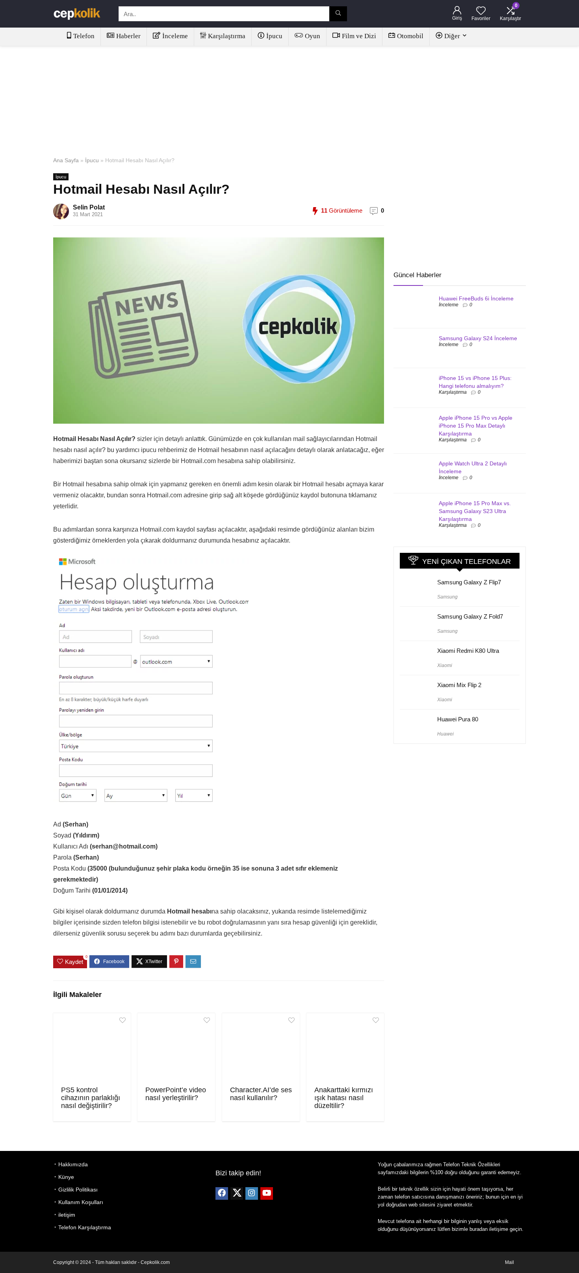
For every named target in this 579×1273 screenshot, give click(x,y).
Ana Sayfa (66, 160)
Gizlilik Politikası (78, 1189)
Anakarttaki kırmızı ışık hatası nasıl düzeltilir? (343, 1098)
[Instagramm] (251, 1193)
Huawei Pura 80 (457, 719)
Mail (509, 1262)
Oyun (312, 36)
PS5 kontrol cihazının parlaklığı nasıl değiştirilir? (90, 1098)
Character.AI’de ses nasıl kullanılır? (261, 1094)
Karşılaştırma (226, 36)
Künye (66, 1177)
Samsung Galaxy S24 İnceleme (478, 338)
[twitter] (236, 1193)
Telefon (84, 36)
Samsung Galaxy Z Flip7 (469, 582)
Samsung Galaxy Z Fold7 (470, 616)
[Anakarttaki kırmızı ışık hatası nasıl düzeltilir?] (345, 1048)
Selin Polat (89, 207)
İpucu (274, 36)
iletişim (66, 1215)
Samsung (447, 597)
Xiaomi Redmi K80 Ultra (468, 650)
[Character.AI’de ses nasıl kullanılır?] (261, 1048)
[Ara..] (338, 13)
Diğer (452, 36)
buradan (479, 1229)
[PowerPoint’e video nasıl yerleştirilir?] (176, 1048)
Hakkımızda (73, 1164)
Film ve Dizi (359, 36)
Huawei (445, 734)
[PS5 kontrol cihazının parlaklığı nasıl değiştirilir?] (92, 1048)
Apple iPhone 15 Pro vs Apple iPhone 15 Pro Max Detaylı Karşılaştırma (475, 426)
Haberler (128, 36)
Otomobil (410, 36)
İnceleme (175, 36)
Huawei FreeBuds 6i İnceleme (476, 298)
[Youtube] (266, 1193)
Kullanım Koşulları (80, 1202)
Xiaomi (444, 665)
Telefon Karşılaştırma (84, 1227)
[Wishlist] (481, 11)
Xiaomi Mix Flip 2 (459, 685)
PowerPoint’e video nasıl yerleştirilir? (175, 1094)
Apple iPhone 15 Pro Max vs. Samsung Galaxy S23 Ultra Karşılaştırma (475, 511)
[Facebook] (221, 1193)
